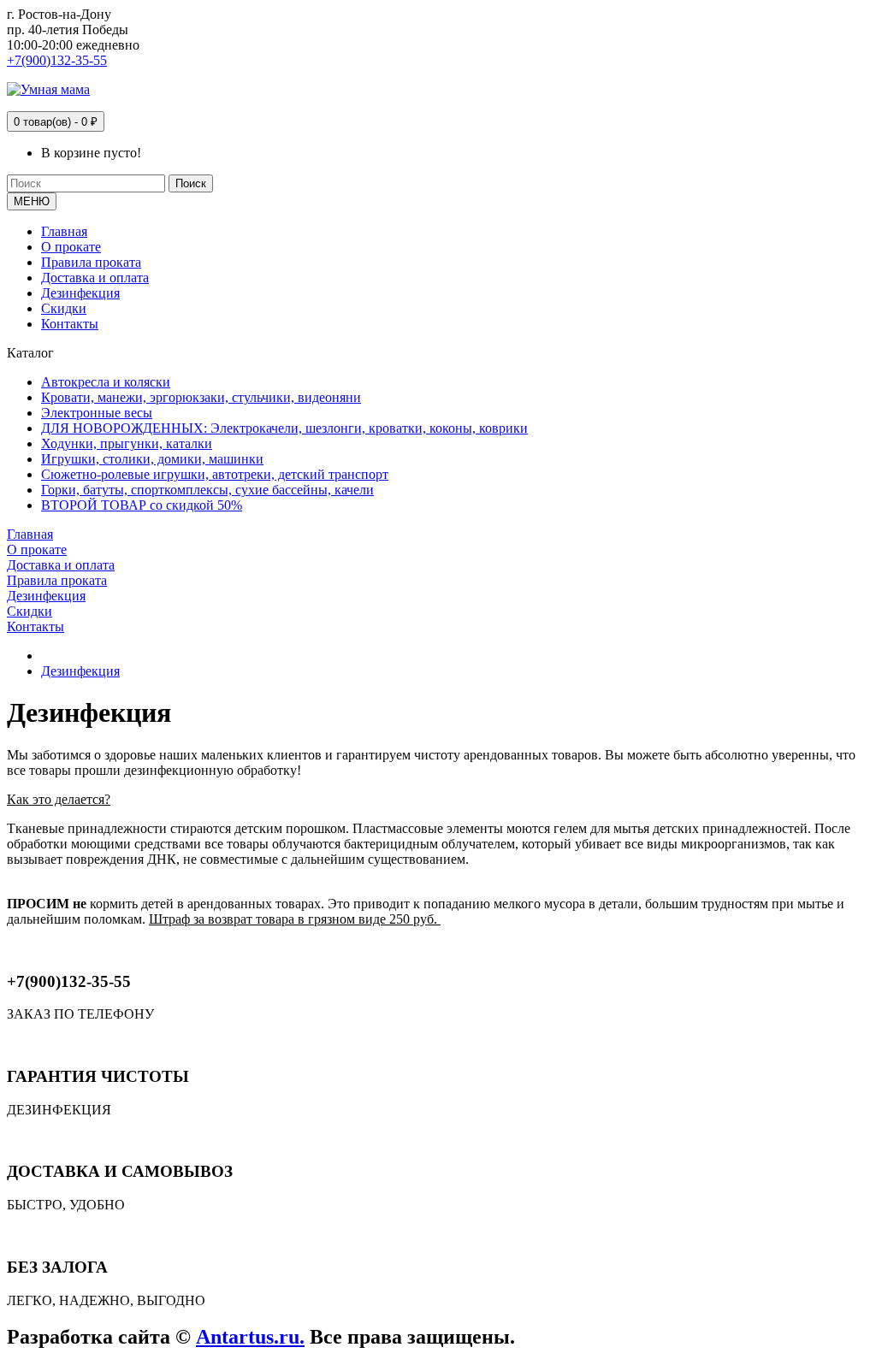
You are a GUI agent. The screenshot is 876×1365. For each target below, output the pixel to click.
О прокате (71, 246)
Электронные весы (96, 412)
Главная (64, 231)
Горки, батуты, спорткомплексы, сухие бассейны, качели (207, 489)
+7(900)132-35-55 (57, 60)
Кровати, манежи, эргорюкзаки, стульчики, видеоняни (201, 397)
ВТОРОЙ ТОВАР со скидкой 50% (141, 505)
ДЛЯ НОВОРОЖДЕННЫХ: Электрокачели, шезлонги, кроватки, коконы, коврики (284, 428)
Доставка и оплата (95, 277)
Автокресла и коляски (105, 382)
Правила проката (91, 262)
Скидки (63, 308)
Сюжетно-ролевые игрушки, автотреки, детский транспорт (214, 474)
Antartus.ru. (250, 1337)
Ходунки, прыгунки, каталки (126, 443)
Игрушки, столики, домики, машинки (152, 459)
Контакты (69, 323)
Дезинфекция (80, 293)
